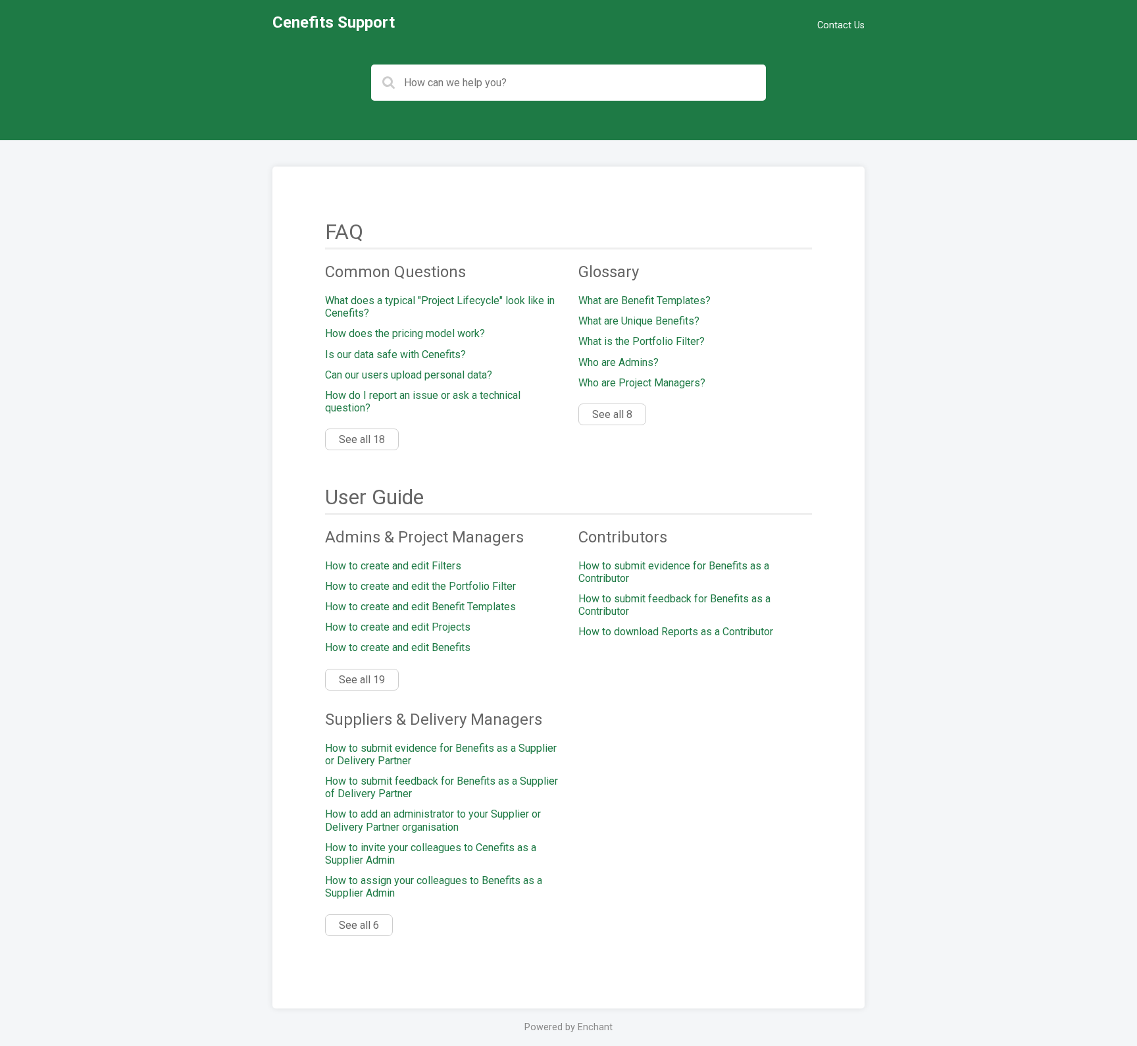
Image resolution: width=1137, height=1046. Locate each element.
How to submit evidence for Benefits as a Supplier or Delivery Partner (441, 754)
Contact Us (841, 25)
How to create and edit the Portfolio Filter (420, 586)
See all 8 (612, 414)
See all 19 (362, 679)
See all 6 (359, 925)
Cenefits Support (333, 22)
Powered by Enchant (568, 1027)
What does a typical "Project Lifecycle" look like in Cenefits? (440, 306)
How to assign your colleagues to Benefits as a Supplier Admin (433, 886)
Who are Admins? (618, 362)
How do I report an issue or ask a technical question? (422, 401)
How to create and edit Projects (397, 627)
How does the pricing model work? (405, 333)
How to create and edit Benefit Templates (420, 606)
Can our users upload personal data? (408, 375)
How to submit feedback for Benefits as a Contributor (674, 604)
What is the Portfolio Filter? (641, 341)
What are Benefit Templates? (644, 300)
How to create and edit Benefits (397, 647)
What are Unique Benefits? (638, 321)
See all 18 (362, 439)
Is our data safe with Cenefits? (395, 354)
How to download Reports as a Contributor (675, 631)
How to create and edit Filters (393, 566)
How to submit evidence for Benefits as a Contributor (673, 572)
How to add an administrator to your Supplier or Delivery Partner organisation (433, 820)
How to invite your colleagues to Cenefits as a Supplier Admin (430, 853)
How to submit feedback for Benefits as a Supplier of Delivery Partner (441, 787)
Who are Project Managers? (641, 383)
